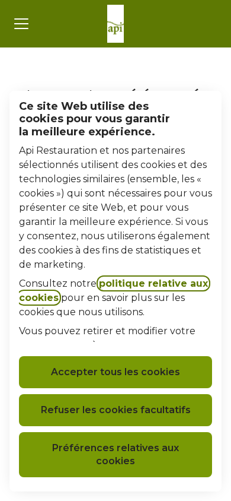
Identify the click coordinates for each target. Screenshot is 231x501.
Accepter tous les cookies (115, 372)
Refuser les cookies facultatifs (116, 410)
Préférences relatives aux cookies (115, 454)
